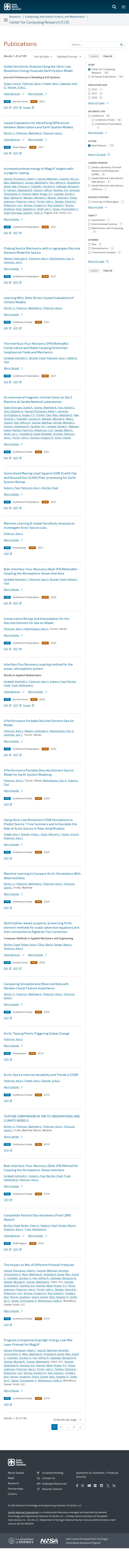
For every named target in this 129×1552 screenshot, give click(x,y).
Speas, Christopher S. (65, 209)
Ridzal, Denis (28, 944)
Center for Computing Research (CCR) (39, 22)
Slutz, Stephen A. (26, 209)
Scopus (27, 107)
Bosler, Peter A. (30, 1225)
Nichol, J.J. (9, 133)
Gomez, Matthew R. (36, 182)
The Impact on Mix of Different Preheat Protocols (39, 1265)
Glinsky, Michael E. (64, 422)
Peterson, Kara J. (32, 83)
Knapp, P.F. (46, 194)
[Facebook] (77, 1485)
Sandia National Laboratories (23, 1512)
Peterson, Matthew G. (29, 133)
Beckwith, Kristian (52, 434)
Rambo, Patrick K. (65, 201)
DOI (6, 107)
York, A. (38, 213)
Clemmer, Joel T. (13, 262)
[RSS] (115, 1485)
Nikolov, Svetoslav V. (16, 258)
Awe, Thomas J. (20, 186)
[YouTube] (89, 1485)
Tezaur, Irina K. (12, 83)
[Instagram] (83, 1485)
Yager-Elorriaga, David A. (18, 213)
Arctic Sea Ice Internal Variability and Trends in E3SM (41, 1075)
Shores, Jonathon (20, 1297)
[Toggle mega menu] (123, 6)
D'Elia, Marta (44, 944)
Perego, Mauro (62, 944)
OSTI (15, 107)
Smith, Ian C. (44, 209)
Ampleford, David (30, 434)
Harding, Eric (60, 190)
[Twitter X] (108, 1485)
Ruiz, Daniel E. (56, 205)
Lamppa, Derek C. (64, 194)
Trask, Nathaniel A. (22, 685)
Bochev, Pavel (37, 358)
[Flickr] (96, 1485)
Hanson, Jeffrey (43, 190)
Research (14, 16)
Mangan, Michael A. (34, 197)
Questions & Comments (90, 1473)
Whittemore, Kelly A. (50, 1301)
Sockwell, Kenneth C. (16, 358)
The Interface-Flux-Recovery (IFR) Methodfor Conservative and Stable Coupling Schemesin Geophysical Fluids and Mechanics (36, 348)
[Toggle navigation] (6, 19)
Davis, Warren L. (50, 834)
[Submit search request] (121, 44)
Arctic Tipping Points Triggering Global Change (37, 1033)
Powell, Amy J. (51, 83)
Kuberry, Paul (12, 488)
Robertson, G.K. (13, 205)
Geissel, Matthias (47, 179)
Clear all (108, 56)
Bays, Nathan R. (13, 197)
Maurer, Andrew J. (58, 197)
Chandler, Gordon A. (43, 186)
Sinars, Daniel (63, 437)
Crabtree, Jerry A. (69, 179)
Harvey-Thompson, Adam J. (20, 179)
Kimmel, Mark (30, 194)
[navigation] (43, 56)
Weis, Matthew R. (14, 182)
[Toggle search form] (114, 6)
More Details (36, 94)
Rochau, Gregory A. (35, 205)
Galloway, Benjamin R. (63, 1278)
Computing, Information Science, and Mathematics (55, 16)
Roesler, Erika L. (17, 87)
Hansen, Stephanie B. (19, 190)
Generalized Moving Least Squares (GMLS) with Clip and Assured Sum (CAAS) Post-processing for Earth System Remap (40, 477)
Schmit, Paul (43, 415)
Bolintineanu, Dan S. (62, 258)
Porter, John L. (45, 201)
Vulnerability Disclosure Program (83, 1542)
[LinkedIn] (102, 1485)
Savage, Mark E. (63, 430)
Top (119, 1548)
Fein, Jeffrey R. (57, 182)
